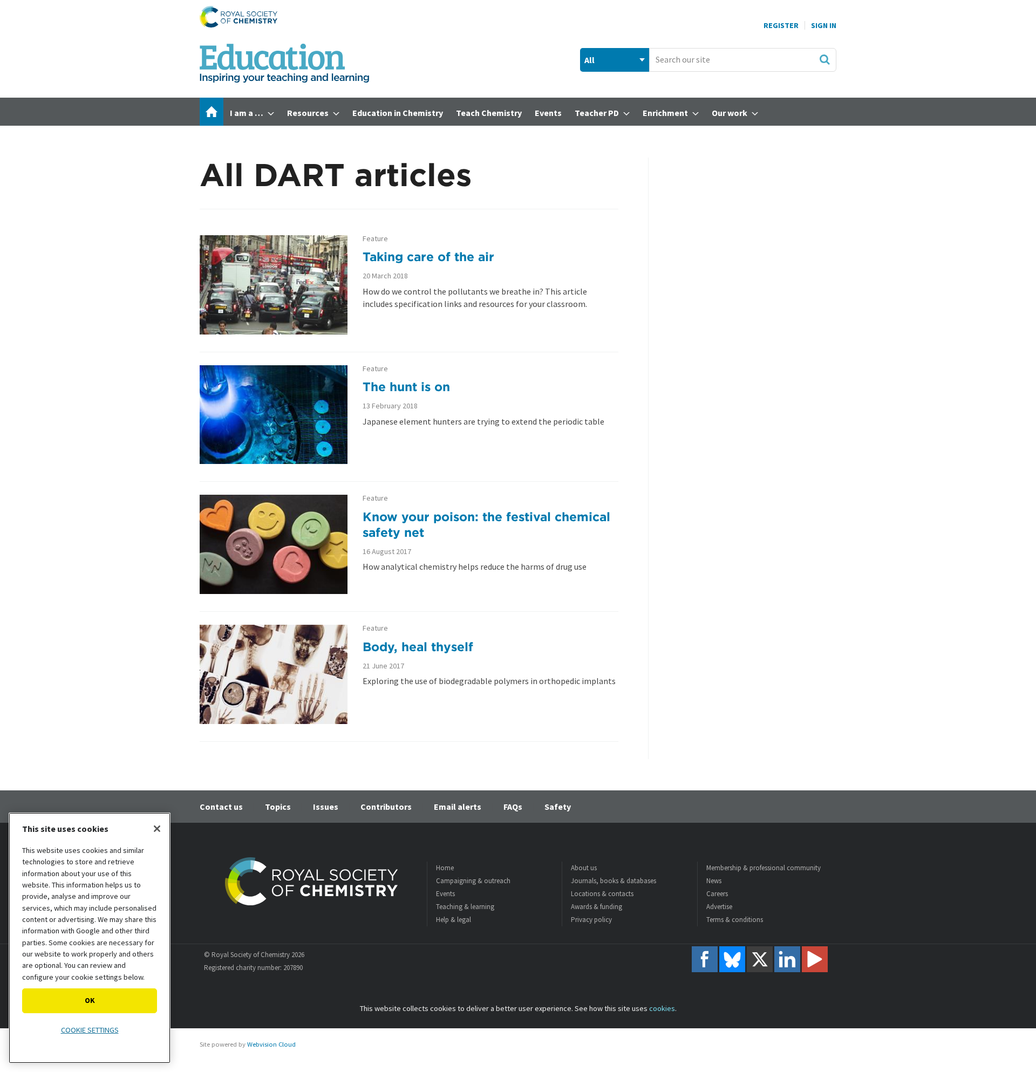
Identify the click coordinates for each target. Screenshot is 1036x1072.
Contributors (386, 806)
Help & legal (453, 919)
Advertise (719, 906)
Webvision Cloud (271, 1044)
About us (584, 867)
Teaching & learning (465, 906)
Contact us (221, 806)
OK (90, 1000)
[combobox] (742, 60)
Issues (325, 806)
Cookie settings (90, 1030)
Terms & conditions (734, 919)
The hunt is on (406, 386)
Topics (278, 806)
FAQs (512, 806)
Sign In (823, 25)
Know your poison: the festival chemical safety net (486, 524)
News (713, 880)
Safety (557, 806)
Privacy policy (591, 919)
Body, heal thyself (418, 646)
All (589, 59)
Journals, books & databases (613, 880)
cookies (662, 1008)
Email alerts (457, 806)
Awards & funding (596, 906)
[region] (90, 937)
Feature (375, 238)
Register (781, 25)
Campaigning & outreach (473, 880)
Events (445, 893)
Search (824, 59)
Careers (717, 893)
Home (445, 867)
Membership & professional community (763, 867)
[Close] (157, 829)
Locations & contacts (602, 893)
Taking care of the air (428, 256)
